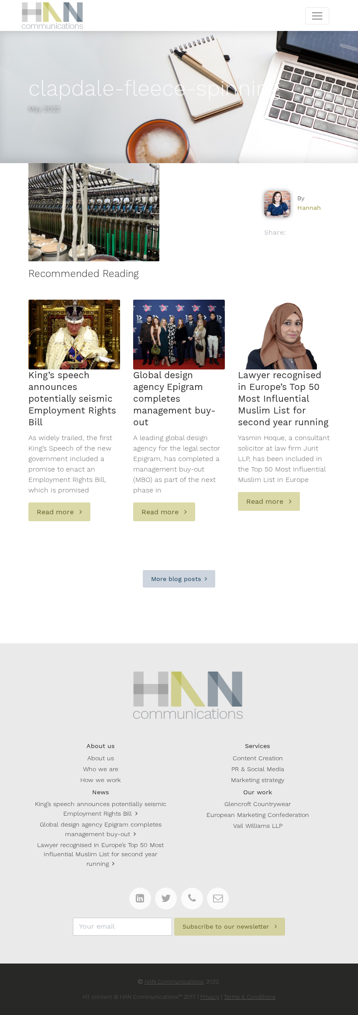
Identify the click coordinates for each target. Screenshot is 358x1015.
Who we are (100, 769)
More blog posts (176, 578)
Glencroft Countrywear (257, 803)
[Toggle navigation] (317, 15)
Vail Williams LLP (257, 825)
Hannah (309, 207)
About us (100, 758)
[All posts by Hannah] (277, 204)
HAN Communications (174, 981)
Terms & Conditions (249, 997)
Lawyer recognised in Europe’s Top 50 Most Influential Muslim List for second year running (100, 854)
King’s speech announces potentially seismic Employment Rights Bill (100, 808)
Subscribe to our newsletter (226, 926)
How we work (100, 779)
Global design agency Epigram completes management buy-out (101, 829)
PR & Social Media (257, 769)
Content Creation (258, 758)
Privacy (209, 997)
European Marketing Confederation (258, 814)
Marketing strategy (257, 779)
